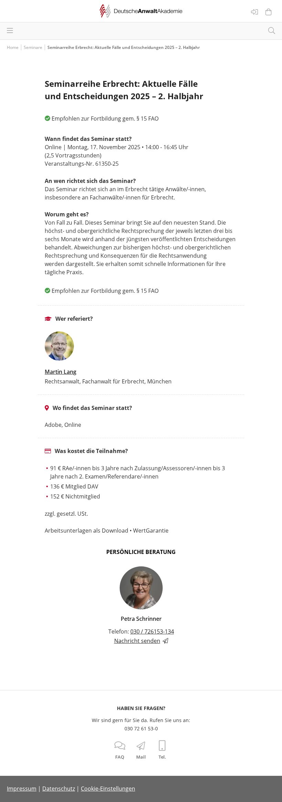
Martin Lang (60, 372)
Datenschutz (58, 788)
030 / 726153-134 (152, 631)
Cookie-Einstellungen (108, 788)
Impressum (21, 788)
